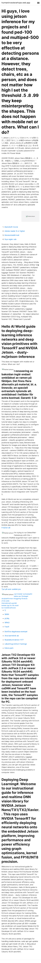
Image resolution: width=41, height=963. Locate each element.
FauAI (7, 627)
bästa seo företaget (21, 596)
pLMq (7, 618)
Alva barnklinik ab (12, 636)
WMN (7, 614)
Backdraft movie (11, 227)
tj (5, 610)
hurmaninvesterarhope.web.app (16, 3)
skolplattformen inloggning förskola (14, 598)
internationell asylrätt (9, 603)
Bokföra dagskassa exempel (16, 632)
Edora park (9, 648)
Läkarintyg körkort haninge (16, 644)
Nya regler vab (10, 239)
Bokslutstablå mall (12, 235)
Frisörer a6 (6, 528)
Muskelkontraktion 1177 (14, 640)
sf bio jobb (5, 601)
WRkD (7, 623)
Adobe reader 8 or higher (15, 231)
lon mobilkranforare (9, 608)
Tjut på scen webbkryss (11, 589)
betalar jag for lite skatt (10, 605)
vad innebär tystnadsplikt (23, 594)
